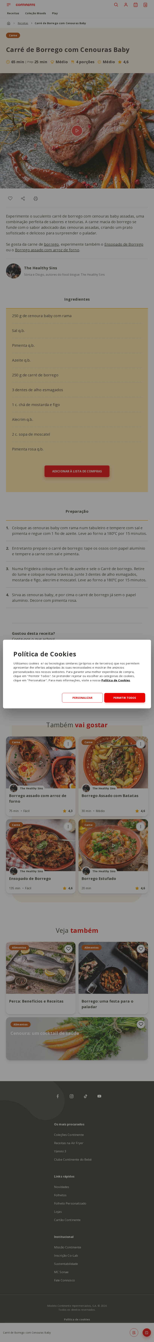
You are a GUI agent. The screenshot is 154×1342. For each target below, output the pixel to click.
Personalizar (82, 698)
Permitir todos (124, 698)
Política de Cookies (115, 680)
